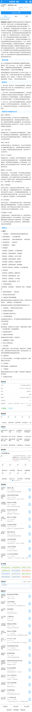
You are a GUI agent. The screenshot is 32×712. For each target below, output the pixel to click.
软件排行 (16, 706)
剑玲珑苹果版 (11, 690)
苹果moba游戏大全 (26, 573)
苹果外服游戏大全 (26, 576)
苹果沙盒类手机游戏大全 (5, 568)
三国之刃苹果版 (11, 546)
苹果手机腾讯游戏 (5, 576)
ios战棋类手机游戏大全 (15, 577)
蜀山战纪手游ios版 (12, 510)
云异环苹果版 (11, 601)
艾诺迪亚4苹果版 (11, 524)
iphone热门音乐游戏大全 (16, 574)
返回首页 (9, 710)
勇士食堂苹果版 (11, 668)
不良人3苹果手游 (11, 675)
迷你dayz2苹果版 (11, 631)
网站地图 (16, 710)
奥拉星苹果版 (11, 653)
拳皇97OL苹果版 (11, 517)
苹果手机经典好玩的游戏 (5, 574)
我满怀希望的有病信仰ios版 (14, 660)
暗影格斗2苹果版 (11, 502)
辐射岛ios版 (10, 488)
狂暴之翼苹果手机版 (12, 495)
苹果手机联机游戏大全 (26, 571)
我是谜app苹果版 (11, 624)
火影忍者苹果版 (11, 539)
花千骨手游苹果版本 (12, 554)
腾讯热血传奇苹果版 (12, 594)
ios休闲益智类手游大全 (15, 568)
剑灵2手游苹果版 (11, 682)
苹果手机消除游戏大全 (16, 571)
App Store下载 (16, 13)
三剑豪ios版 (10, 616)
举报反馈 (22, 710)
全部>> (29, 460)
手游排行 (5, 706)
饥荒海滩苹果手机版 (12, 646)
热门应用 (26, 706)
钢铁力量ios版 (11, 532)
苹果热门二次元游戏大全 (26, 568)
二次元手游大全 (5, 453)
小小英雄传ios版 (11, 697)
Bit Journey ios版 (11, 638)
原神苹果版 (10, 609)
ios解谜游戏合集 (6, 570)
